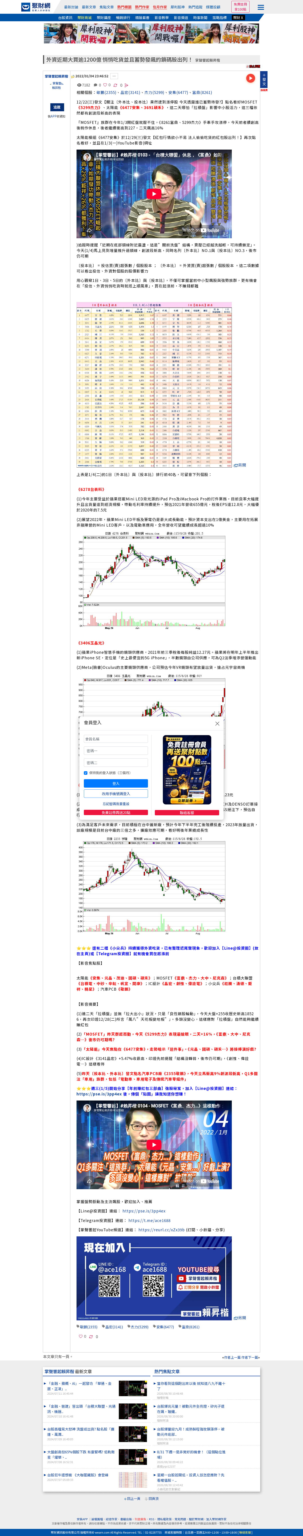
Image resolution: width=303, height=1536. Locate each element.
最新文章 (89, 7)
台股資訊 (65, 17)
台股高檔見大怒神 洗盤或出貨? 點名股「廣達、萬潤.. (80, 1433)
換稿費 (264, 90)
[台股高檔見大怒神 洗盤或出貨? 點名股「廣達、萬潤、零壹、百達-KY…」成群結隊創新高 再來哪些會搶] (133, 1434)
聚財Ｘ (238, 17)
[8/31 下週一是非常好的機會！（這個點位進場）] (242, 1449)
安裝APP (83, 1519)
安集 (172, 92)
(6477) (182, 92)
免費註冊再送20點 (116, 812)
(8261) (206, 92)
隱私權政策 (164, 1519)
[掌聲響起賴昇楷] (56, 90)
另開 (242, 465)
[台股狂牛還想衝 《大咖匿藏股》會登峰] (133, 1480)
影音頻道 (181, 17)
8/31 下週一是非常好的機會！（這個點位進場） (191, 1458)
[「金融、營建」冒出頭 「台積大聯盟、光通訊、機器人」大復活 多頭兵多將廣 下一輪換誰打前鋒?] (133, 1411)
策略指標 (219, 17)
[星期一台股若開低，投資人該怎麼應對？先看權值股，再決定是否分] (242, 1472)
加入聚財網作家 (216, 1519)
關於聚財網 (196, 1519)
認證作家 (111, 1519)
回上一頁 (133, 1498)
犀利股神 (178, 7)
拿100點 (240, 9)
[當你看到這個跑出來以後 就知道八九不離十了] (242, 1381)
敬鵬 (100, 92)
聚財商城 (84, 17)
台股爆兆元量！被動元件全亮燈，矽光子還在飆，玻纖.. (190, 1413)
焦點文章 (107, 7)
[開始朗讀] (250, 78)
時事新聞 (200, 17)
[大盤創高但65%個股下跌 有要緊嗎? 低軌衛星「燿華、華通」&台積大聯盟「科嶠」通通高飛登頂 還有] (133, 1457)
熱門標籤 (124, 7)
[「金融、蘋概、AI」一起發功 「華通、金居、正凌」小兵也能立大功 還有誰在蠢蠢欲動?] (133, 1388)
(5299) (158, 92)
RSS (151, 1519)
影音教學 (162, 17)
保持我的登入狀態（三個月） (110, 772)
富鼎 (196, 92)
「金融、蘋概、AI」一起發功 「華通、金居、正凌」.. (79, 1388)
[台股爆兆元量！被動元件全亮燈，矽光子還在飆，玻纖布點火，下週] (242, 1403)
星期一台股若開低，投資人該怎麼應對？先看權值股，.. (190, 1481)
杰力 (148, 92)
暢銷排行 (123, 17)
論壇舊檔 (97, 1519)
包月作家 (160, 7)
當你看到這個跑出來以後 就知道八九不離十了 (191, 1390)
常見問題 (180, 1519)
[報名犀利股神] (151, 33)
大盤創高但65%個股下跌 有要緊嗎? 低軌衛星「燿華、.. (81, 1456)
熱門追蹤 (195, 7)
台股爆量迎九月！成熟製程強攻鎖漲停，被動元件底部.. (190, 1435)
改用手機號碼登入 (116, 793)
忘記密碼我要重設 (116, 803)
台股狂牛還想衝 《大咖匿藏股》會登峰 (77, 1477)
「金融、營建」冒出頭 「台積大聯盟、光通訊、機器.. (81, 1410)
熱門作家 (142, 7)
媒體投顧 (213, 7)
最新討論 (71, 7)
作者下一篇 (249, 1357)
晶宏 (108, 1326)
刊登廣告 (140, 1519)
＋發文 (264, 79)
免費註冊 (240, 4)
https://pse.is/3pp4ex (99, 1094)
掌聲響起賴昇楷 (207, 60)
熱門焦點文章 (167, 1371)
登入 (116, 783)
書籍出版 (126, 1519)
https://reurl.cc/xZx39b (161, 1229)
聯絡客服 (187, 812)
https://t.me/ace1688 (149, 1220)
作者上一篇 (232, 1357)
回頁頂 (154, 1498)
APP (54, 116)
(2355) (110, 92)
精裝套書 (142, 17)
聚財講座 (104, 17)
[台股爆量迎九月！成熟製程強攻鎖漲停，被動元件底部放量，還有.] (242, 1426)
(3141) (134, 92)
